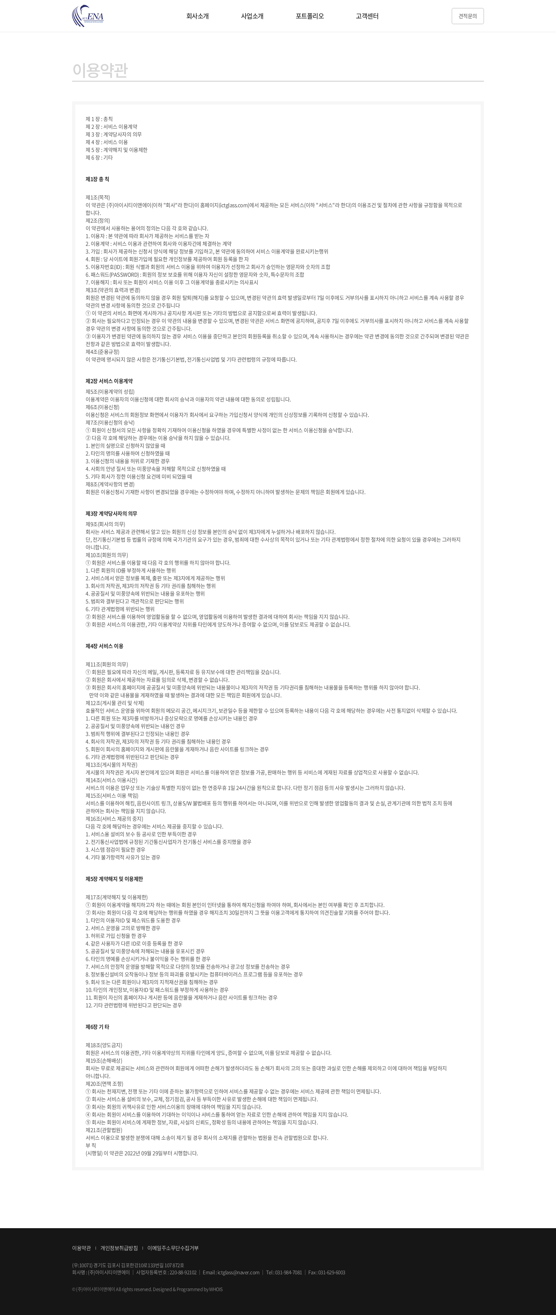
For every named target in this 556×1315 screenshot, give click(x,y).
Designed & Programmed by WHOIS (188, 1289)
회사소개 (197, 16)
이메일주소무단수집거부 (173, 1248)
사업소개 (252, 16)
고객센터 (367, 16)
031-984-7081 (288, 1272)
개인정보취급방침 (119, 1248)
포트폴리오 (310, 16)
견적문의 (468, 16)
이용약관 (81, 1248)
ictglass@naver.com (239, 1272)
